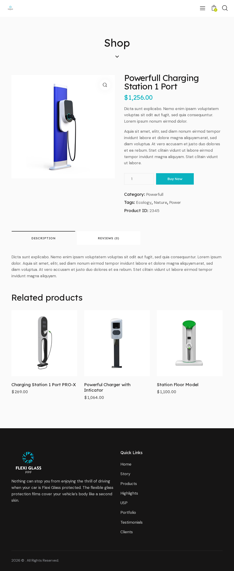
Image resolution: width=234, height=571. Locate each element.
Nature (160, 202)
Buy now (175, 179)
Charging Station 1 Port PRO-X (43, 384)
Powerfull (154, 194)
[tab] (43, 238)
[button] (31, 343)
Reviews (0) (108, 238)
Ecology (144, 202)
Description (43, 238)
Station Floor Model (177, 384)
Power (175, 202)
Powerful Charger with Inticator (107, 387)
